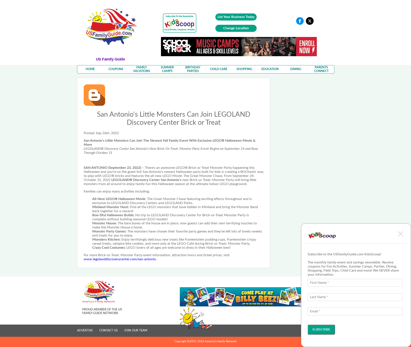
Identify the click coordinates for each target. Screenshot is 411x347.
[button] (400, 233)
